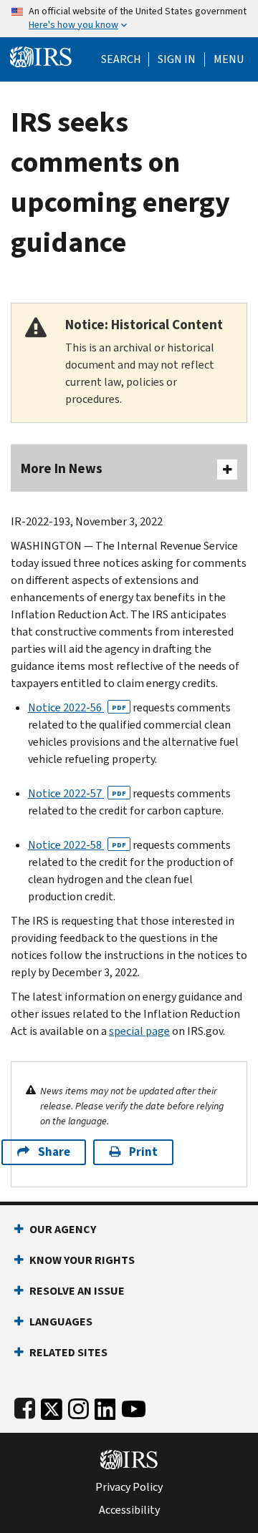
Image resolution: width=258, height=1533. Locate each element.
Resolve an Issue (77, 1290)
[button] (177, 59)
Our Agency (62, 1229)
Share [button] (54, 1152)
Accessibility (129, 1510)
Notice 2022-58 (77, 844)
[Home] (41, 55)
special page (139, 1030)
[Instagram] (78, 1406)
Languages (60, 1321)
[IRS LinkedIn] (105, 1406)
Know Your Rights (82, 1259)
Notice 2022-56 (77, 707)
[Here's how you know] (129, 18)
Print (143, 1152)
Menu (229, 59)
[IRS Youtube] (133, 1406)
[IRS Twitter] (51, 1406)
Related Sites (68, 1352)
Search (121, 59)
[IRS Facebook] (24, 1406)
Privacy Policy (129, 1487)
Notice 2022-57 (77, 793)
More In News (61, 468)
